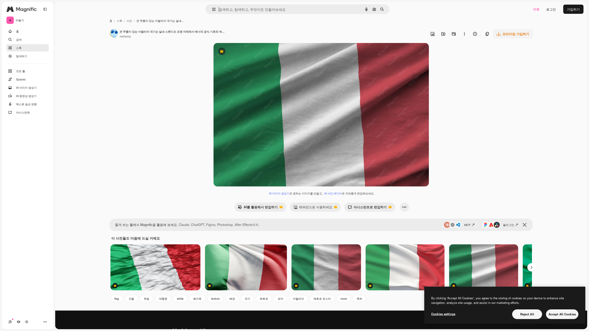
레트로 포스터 (322, 298)
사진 (129, 21)
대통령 (163, 298)
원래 (240, 51)
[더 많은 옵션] (464, 33)
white (180, 298)
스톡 (119, 21)
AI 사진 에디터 (333, 193)
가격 (536, 9)
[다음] (531, 267)
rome (344, 298)
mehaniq (125, 36)
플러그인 (508, 225)
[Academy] (18, 321)
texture (215, 298)
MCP (467, 225)
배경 (232, 298)
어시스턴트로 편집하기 (367, 208)
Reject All (527, 314)
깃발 (131, 298)
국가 (247, 298)
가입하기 (573, 9)
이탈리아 (298, 298)
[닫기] (524, 225)
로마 (280, 298)
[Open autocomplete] (212, 9)
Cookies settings (443, 314)
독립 (146, 298)
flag (116, 298)
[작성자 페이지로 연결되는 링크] (114, 33)
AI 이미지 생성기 (279, 193)
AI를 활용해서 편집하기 (258, 208)
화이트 (197, 298)
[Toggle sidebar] (45, 9)
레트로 (264, 298)
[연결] (10, 321)
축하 (359, 298)
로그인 (551, 9)
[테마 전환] (26, 321)
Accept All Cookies (562, 314)
